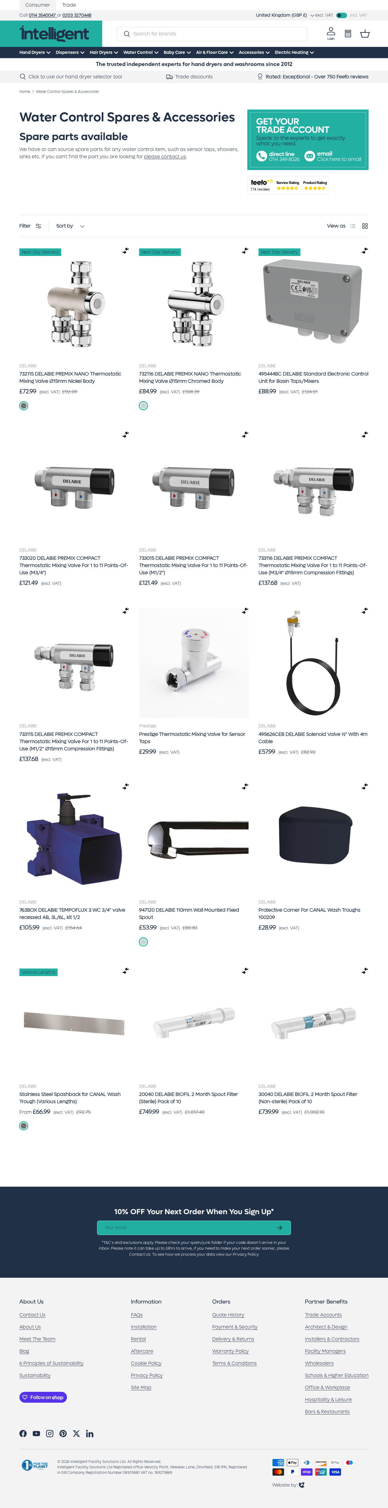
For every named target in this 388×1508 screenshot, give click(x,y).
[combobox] (212, 34)
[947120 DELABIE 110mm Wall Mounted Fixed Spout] (194, 839)
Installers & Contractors (332, 1339)
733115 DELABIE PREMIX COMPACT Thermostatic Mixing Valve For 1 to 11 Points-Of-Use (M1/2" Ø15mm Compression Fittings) (73, 741)
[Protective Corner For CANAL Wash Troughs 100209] (314, 839)
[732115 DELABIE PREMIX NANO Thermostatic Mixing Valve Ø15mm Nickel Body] (74, 303)
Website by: (288, 1485)
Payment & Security (235, 1327)
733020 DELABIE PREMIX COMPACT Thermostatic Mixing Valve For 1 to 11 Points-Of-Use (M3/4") (73, 565)
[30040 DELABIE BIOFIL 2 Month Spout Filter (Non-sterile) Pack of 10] (314, 1023)
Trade (69, 5)
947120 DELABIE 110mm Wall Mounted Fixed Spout (189, 913)
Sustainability (35, 1375)
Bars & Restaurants (327, 1411)
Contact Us (32, 1315)
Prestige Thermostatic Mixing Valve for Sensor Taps (192, 738)
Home (24, 91)
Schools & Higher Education (337, 1375)
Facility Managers (325, 1351)
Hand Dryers (32, 52)
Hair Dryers (101, 52)
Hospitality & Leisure (328, 1399)
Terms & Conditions (234, 1363)
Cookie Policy (146, 1363)
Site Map (141, 1387)
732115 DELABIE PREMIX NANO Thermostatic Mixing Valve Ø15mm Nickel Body (70, 377)
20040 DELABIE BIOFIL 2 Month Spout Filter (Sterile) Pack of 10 (188, 1098)
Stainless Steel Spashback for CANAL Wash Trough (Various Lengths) (70, 1098)
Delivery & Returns (233, 1339)
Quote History (228, 1315)
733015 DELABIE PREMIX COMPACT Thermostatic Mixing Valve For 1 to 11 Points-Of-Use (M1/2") (193, 565)
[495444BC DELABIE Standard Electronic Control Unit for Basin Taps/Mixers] (314, 303)
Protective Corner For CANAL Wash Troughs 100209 (309, 913)
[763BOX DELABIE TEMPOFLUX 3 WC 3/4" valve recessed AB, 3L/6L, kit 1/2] (74, 839)
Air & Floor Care (212, 52)
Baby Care (174, 52)
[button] (365, 33)
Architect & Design (326, 1327)
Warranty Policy (230, 1351)
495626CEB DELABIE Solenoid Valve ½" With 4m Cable (313, 738)
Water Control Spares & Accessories (67, 91)
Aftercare (142, 1351)
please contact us (165, 156)
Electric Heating (291, 52)
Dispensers (67, 52)
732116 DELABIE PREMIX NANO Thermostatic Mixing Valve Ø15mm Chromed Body (190, 377)
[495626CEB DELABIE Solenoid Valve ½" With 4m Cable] (314, 663)
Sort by (64, 226)
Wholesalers (319, 1363)
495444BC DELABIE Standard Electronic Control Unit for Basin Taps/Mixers (313, 377)
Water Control (138, 52)
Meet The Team (37, 1339)
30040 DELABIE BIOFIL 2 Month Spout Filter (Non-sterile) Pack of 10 (308, 1098)
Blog (24, 1351)
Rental (138, 1339)
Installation (144, 1327)
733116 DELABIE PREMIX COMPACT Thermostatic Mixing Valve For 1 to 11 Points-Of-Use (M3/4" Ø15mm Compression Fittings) (313, 565)
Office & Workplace (327, 1387)
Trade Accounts (323, 1315)
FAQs (137, 1315)
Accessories (251, 52)
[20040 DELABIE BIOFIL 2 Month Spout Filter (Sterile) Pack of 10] (194, 1023)
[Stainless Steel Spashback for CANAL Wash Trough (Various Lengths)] (74, 1023)
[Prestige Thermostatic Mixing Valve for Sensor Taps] (194, 663)
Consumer (37, 5)
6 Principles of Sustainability (51, 1363)
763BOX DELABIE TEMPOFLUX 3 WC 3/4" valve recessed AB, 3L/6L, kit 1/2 (72, 913)
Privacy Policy (147, 1375)
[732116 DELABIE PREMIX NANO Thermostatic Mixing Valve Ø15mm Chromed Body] (194, 303)
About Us (30, 1327)
